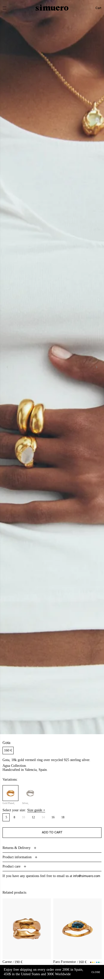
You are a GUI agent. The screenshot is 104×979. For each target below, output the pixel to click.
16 (53, 817)
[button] (8, 8)
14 (44, 818)
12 (33, 817)
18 (63, 817)
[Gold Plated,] (10, 793)
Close (95, 971)
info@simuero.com (86, 876)
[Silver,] (30, 793)
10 (25, 818)
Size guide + (36, 810)
